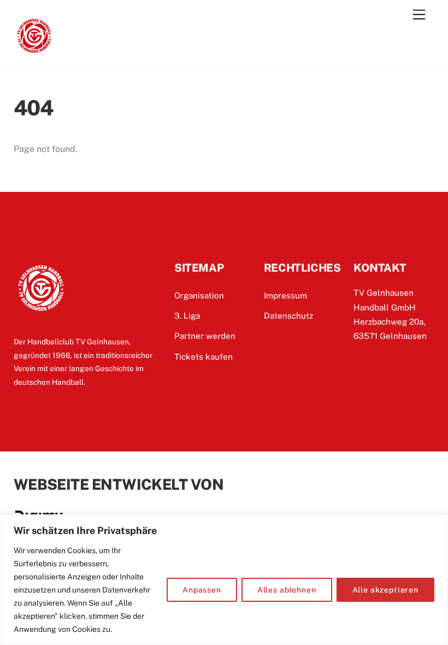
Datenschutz (288, 315)
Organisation (199, 295)
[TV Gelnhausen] (34, 51)
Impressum (285, 295)
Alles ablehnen (286, 589)
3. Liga (187, 315)
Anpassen (201, 589)
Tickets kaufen (203, 356)
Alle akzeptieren (385, 589)
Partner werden (204, 336)
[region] (224, 579)
